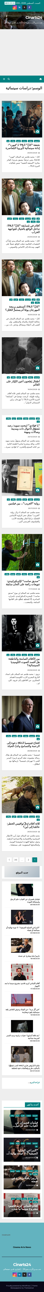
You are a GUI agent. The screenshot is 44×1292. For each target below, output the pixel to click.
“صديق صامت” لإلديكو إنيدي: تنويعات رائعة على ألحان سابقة (23, 582)
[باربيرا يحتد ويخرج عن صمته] (22, 945)
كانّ (38, 221)
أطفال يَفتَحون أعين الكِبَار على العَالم (23, 383)
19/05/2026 (32, 315)
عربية (13, 418)
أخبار (33, 218)
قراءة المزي (35, 1082)
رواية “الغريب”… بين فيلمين (24, 503)
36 (15, 859)
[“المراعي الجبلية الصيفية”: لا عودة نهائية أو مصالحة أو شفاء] (22, 917)
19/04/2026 (32, 389)
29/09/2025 (32, 670)
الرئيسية (37, 141)
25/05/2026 (32, 237)
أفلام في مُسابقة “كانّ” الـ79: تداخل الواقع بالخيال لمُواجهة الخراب (23, 229)
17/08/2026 (31, 1213)
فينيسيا (19, 499)
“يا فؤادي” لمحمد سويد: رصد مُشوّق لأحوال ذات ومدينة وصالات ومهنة (23, 429)
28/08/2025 (32, 751)
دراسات (24, 141)
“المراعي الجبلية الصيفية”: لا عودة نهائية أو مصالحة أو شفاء (22, 1153)
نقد (8, 141)
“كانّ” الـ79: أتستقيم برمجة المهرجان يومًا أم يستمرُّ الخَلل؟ (22, 308)
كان (38, 218)
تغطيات (30, 141)
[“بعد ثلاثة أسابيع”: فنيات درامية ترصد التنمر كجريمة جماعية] (22, 1026)
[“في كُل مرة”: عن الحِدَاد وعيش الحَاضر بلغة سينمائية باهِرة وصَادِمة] (22, 1000)
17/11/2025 (32, 589)
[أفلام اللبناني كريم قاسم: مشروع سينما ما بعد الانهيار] (22, 972)
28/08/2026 (31, 1130)
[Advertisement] (22, 52)
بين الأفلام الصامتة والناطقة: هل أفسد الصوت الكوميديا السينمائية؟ (24, 662)
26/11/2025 (32, 508)
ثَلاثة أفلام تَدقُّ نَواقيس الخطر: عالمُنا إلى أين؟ (23, 825)
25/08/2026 (31, 1158)
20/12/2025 (32, 437)
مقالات (13, 141)
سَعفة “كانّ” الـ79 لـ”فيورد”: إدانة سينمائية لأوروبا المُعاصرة (23, 146)
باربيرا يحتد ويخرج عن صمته (29, 956)
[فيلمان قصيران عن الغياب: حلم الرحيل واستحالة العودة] (22, 890)
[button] (9, 79)
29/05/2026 (32, 153)
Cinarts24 (34, 17)
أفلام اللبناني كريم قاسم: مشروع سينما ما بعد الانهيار (23, 1209)
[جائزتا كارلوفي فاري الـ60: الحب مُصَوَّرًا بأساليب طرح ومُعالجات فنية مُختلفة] (22, 1054)
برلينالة (30, 377)
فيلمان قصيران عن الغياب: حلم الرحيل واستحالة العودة (26, 1125)
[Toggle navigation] (4, 79)
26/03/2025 (32, 832)
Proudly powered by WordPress (18, 1286)
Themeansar (29, 1288)
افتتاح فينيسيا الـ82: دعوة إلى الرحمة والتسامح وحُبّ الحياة (23, 744)
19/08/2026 (31, 1185)
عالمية (18, 141)
